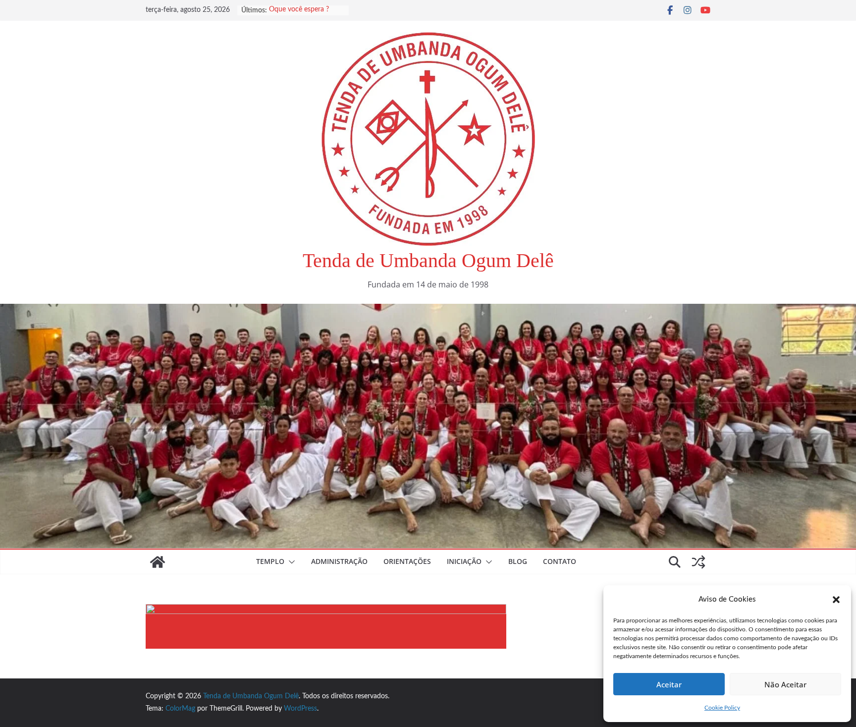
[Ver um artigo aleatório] (698, 562)
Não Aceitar (785, 684)
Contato (559, 561)
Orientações (407, 561)
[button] (836, 600)
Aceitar (669, 684)
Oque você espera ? (299, 10)
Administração (339, 561)
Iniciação (464, 561)
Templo (270, 561)
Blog (517, 561)
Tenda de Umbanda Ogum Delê (428, 260)
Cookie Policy (722, 708)
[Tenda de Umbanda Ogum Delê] (428, 311)
